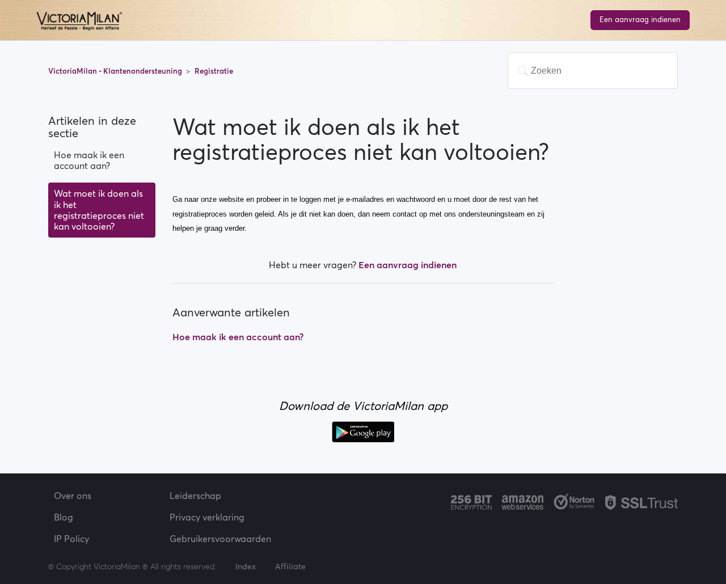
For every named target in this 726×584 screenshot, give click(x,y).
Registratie (214, 71)
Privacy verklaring (207, 517)
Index (246, 566)
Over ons (72, 495)
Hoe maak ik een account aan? (89, 160)
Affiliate (290, 566)
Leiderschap (195, 495)
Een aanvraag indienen (640, 19)
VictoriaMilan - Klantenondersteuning (116, 71)
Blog (63, 517)
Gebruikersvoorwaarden (220, 538)
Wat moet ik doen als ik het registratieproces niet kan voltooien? (99, 210)
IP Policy (71, 538)
